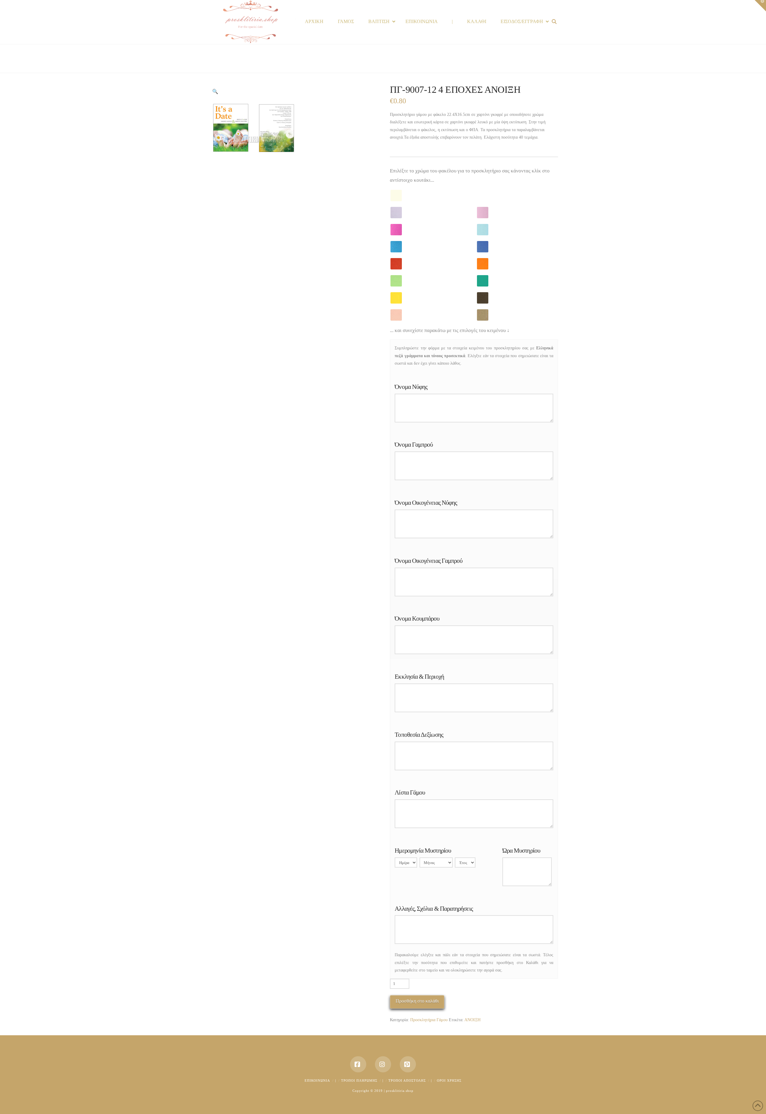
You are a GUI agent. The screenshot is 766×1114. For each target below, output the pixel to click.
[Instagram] (383, 1064)
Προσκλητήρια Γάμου (429, 1020)
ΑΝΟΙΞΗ (472, 1020)
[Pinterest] (408, 1064)
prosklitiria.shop (400, 1090)
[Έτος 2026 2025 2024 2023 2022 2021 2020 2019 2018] (465, 863)
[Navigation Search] (555, 21)
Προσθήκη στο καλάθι (417, 1001)
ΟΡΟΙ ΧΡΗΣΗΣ (449, 1080)
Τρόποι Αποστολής (407, 1080)
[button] (215, 91)
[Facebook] (358, 1064)
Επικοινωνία (317, 1080)
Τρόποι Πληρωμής (359, 1080)
